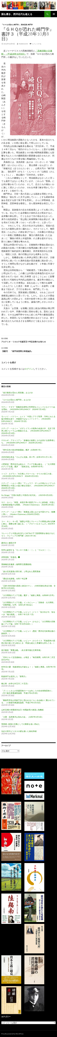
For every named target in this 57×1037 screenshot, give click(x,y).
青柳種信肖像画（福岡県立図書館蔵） (17, 564)
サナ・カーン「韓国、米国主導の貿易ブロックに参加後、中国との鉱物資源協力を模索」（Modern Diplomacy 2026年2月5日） (28, 503)
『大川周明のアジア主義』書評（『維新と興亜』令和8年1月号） (28, 595)
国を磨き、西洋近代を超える (16, 14)
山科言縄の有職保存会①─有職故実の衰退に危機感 (22, 710)
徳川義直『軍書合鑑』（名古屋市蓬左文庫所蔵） (21, 650)
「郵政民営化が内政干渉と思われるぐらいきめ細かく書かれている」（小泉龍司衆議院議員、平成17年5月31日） (28, 701)
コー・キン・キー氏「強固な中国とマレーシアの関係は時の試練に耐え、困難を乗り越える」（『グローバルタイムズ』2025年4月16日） (28, 523)
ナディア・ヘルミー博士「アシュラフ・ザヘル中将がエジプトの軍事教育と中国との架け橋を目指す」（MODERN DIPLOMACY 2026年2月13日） (28, 485)
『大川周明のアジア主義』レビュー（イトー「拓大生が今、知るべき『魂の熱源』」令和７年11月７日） (28, 613)
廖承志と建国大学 (8, 543)
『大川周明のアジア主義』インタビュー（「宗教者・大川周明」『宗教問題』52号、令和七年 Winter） (28, 603)
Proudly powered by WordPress (12, 1034)
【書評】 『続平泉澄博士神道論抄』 (17, 349)
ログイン (29, 368)
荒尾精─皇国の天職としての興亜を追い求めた (20, 724)
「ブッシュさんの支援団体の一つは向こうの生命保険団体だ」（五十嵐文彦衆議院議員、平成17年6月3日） (27, 692)
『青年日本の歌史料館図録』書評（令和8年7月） (21, 450)
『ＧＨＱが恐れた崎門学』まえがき (16, 400)
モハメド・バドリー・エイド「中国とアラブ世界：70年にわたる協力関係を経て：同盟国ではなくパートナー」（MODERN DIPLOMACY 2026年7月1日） (28, 418)
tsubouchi (23, 44)
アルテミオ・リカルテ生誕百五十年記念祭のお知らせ (23, 340)
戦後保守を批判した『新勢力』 (14, 676)
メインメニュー (54, 14)
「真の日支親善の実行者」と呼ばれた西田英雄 (20, 571)
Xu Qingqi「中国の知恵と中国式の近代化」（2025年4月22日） (27, 495)
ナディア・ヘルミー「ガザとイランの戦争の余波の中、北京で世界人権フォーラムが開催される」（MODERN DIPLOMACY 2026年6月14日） (28, 430)
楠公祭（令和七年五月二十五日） (15, 683)
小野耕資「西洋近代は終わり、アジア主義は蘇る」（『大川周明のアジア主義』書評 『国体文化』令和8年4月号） (28, 465)
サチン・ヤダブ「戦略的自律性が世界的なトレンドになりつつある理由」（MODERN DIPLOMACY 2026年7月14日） (28, 408)
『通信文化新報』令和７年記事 (14, 578)
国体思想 (24, 25)
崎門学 (30, 25)
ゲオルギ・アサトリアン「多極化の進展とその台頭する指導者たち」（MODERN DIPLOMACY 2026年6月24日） (28, 441)
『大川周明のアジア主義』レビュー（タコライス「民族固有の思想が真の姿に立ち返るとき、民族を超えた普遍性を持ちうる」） (28, 641)
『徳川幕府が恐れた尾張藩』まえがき (17, 392)
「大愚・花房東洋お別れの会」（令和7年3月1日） (22, 717)
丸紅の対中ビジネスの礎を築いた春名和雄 (19, 731)
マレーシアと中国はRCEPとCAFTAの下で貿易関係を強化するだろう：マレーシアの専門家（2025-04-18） (28, 534)
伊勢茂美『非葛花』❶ (10, 557)
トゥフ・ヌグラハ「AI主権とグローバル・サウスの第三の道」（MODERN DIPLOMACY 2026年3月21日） (27, 475)
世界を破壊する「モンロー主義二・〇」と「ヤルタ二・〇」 (26, 550)
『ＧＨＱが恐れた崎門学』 (10, 25)
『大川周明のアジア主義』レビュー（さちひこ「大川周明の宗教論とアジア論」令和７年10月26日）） (28, 622)
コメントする (36, 44)
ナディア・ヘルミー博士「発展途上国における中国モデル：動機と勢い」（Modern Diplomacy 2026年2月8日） (28, 513)
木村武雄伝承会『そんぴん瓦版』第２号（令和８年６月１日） (27, 457)
